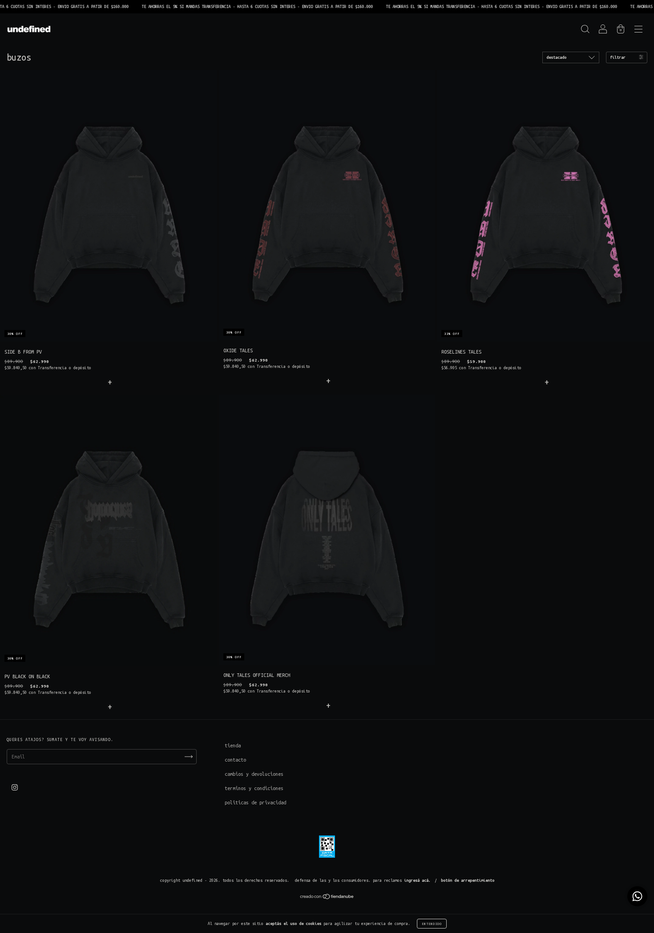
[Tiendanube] (327, 897)
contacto (235, 759)
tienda (233, 745)
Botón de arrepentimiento (467, 880)
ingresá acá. (417, 880)
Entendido (432, 923)
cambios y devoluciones (254, 774)
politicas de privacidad (255, 802)
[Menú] (638, 30)
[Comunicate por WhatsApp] (637, 896)
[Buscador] (585, 30)
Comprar (109, 381)
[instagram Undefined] (15, 787)
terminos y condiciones (254, 788)
